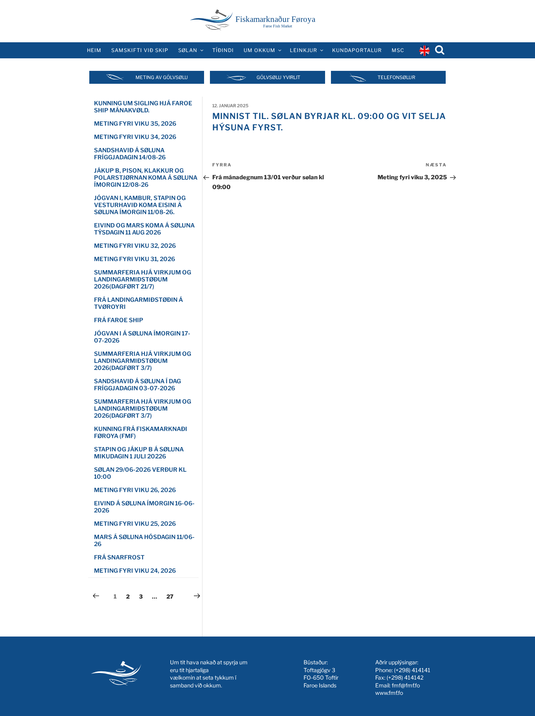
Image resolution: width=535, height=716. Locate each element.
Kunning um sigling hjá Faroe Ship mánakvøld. (143, 107)
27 (172, 596)
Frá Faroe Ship (118, 320)
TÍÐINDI (223, 50)
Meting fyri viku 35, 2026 (135, 123)
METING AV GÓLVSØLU (162, 77)
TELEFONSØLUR (396, 77)
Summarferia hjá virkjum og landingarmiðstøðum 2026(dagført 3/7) (142, 361)
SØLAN (187, 50)
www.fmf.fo (389, 692)
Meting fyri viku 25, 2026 (135, 523)
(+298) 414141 (412, 670)
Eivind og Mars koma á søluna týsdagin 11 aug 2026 (144, 229)
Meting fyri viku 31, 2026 (134, 259)
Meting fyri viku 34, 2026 (135, 137)
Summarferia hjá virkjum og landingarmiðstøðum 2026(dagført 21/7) (142, 279)
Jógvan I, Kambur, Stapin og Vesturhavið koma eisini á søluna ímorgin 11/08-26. (140, 205)
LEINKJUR (303, 50)
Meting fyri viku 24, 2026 (135, 570)
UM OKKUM (259, 50)
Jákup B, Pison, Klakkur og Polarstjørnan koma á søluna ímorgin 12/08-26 (145, 177)
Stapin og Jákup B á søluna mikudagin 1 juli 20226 (139, 453)
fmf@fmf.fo (406, 685)
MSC (398, 50)
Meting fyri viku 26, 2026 (135, 490)
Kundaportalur (357, 50)
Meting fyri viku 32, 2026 (135, 245)
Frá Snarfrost (119, 557)
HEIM (94, 50)
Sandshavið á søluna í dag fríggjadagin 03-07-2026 (137, 385)
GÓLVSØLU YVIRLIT (278, 77)
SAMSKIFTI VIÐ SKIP (139, 50)
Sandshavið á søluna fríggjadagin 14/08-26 (130, 154)
